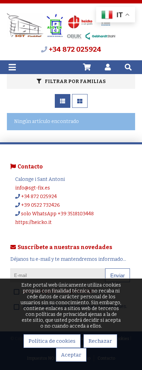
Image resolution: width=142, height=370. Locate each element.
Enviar (117, 275)
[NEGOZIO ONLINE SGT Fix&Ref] (62, 41)
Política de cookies (52, 341)
